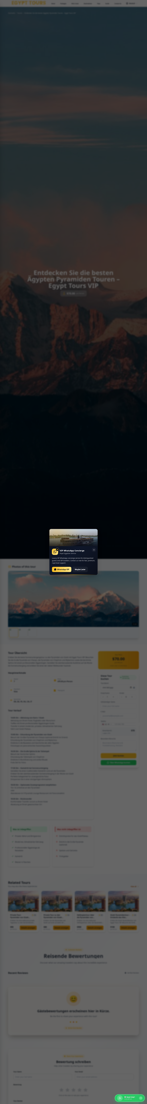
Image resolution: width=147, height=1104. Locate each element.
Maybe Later (80, 569)
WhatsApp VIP (63, 569)
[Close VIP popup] (94, 550)
